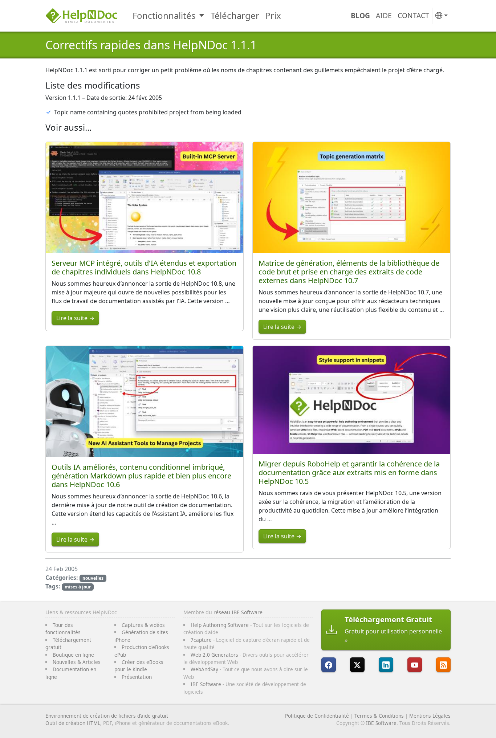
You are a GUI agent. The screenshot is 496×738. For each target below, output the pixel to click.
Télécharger (235, 15)
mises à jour (78, 587)
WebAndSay (204, 669)
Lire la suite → (75, 318)
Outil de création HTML (72, 722)
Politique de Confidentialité (317, 715)
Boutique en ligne (73, 654)
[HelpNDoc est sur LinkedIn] (386, 664)
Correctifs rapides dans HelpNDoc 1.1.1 (151, 45)
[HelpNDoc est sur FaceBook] (328, 664)
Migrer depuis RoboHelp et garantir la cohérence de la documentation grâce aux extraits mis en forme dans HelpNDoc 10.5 (349, 472)
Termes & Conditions (379, 715)
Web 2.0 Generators (214, 654)
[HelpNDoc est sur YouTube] (414, 664)
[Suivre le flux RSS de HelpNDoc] (443, 664)
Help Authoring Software (220, 624)
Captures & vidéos (143, 624)
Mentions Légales (430, 715)
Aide (384, 15)
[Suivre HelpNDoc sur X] (357, 664)
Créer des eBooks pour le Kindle (138, 666)
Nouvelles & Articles (77, 662)
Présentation (137, 676)
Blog (360, 15)
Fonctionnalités (164, 15)
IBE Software (206, 684)
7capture (201, 639)
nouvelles (92, 578)
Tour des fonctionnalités (63, 628)
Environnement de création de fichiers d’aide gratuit (106, 715)
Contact (413, 15)
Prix (273, 15)
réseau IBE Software (238, 612)
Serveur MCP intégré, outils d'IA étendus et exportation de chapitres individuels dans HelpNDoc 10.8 (144, 267)
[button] (441, 16)
